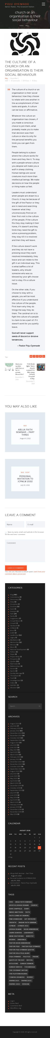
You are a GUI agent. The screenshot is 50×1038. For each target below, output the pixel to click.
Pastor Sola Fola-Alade (19, 953)
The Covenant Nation (18, 970)
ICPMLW (13, 628)
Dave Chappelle (15, 909)
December (15, 733)
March (14, 755)
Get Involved (30, 919)
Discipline (13, 604)
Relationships (15, 666)
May (13, 750)
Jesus (12, 630)
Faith (12, 614)
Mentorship (14, 642)
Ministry (13, 645)
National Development (18, 649)
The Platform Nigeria (18, 974)
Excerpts (13, 611)
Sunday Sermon (26, 963)
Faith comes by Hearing (19, 915)
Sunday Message (16, 673)
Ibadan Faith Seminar (27, 922)
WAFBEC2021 (14, 980)
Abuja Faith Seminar (23, 902)
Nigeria (12, 939)
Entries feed (14, 1003)
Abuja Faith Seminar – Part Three (25, 432)
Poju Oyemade (15, 956)
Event (27, 472)
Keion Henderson (31, 929)
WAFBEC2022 (26, 980)
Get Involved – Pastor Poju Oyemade (23, 883)
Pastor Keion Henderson (19, 943)
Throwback (14, 676)
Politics (12, 652)
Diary (12, 602)
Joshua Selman (15, 929)
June (13, 747)
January (14, 731)
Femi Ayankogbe (15, 919)
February (15, 728)
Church (34, 905)
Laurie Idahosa (15, 933)
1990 (11, 902)
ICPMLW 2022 (23, 926)
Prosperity (14, 659)
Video (12, 683)
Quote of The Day (16, 960)
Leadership (14, 635)
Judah (12, 633)
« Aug (10, 857)
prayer (35, 956)
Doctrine (13, 607)
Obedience (22, 939)
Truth (12, 678)
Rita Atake (13, 963)
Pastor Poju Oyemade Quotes (21, 950)
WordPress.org (15, 1008)
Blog (27, 25)
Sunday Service (15, 967)
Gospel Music (15, 621)
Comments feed (16, 1006)
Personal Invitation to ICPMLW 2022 (25, 479)
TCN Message (30, 967)
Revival (30, 960)
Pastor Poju (14, 946)
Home (21, 25)
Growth (13, 623)
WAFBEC (13, 685)
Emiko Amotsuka (16, 912)
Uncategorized (15, 680)
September (16, 740)
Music (12, 647)
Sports (12, 671)
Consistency (14, 597)
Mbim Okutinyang (16, 936)
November (15, 735)
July (13, 726)
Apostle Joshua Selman (19, 905)
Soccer (12, 668)
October (15, 738)
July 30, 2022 (25, 485)
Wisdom (13, 688)
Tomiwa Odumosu (17, 977)
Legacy (12, 638)
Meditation (14, 640)
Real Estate (14, 664)
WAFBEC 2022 (14, 984)
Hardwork (13, 626)
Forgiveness (14, 618)
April (13, 752)
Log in (12, 1001)
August (14, 724)
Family (12, 616)
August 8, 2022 (25, 438)
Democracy (14, 599)
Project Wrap (15, 657)
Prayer (12, 654)
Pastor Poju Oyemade (31, 946)
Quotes (13, 661)
